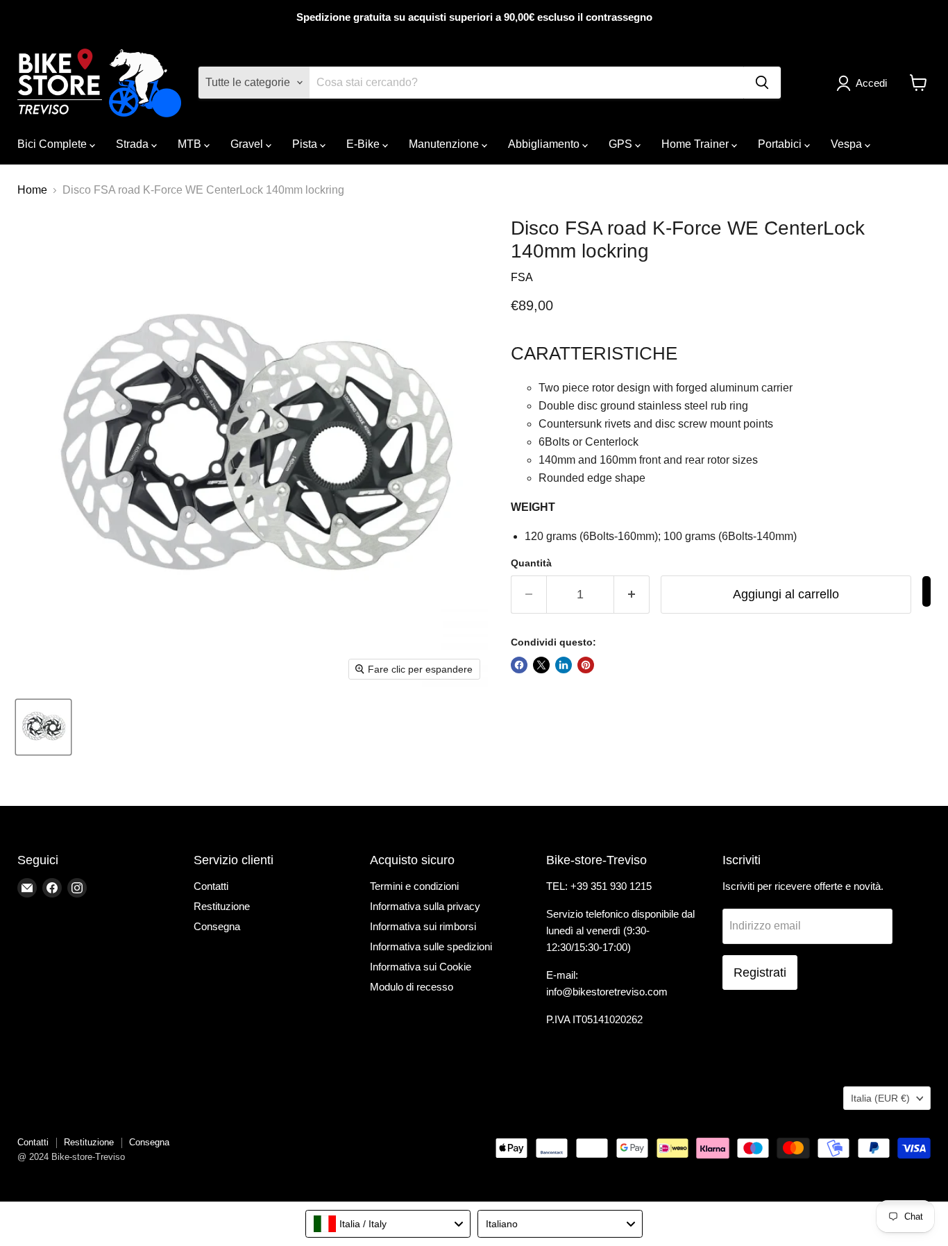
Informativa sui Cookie (420, 967)
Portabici (781, 144)
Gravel (248, 144)
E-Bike (364, 144)
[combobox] (388, 1224)
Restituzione (222, 906)
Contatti (211, 886)
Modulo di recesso (411, 987)
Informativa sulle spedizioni (431, 946)
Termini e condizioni (414, 886)
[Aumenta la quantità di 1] (632, 594)
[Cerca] (762, 83)
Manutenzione (445, 144)
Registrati (760, 972)
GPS (622, 144)
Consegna (217, 926)
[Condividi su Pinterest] (585, 665)
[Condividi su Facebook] (519, 665)
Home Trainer (696, 144)
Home (32, 190)
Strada (133, 144)
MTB (191, 144)
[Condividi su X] (541, 665)
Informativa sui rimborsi (423, 926)
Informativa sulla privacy (425, 906)
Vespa (848, 144)
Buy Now (926, 591)
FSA (522, 277)
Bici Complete (53, 144)
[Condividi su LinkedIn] (563, 665)
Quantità (531, 563)
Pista (306, 144)
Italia (880, 1098)
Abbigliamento (545, 144)
